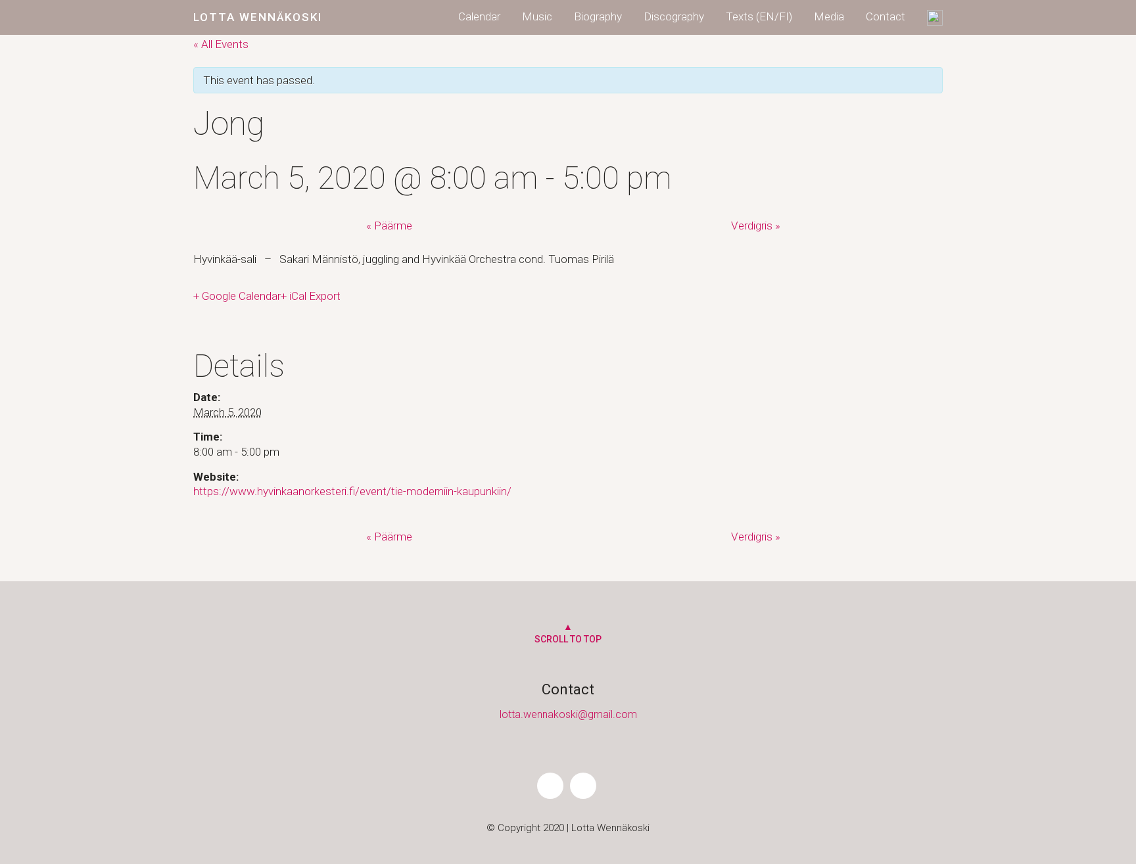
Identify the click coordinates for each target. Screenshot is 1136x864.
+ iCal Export (311, 295)
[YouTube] (583, 786)
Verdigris (755, 225)
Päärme (393, 225)
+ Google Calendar (237, 295)
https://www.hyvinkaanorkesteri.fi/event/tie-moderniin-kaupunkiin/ (352, 491)
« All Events (220, 44)
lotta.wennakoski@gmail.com (568, 714)
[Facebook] (550, 786)
